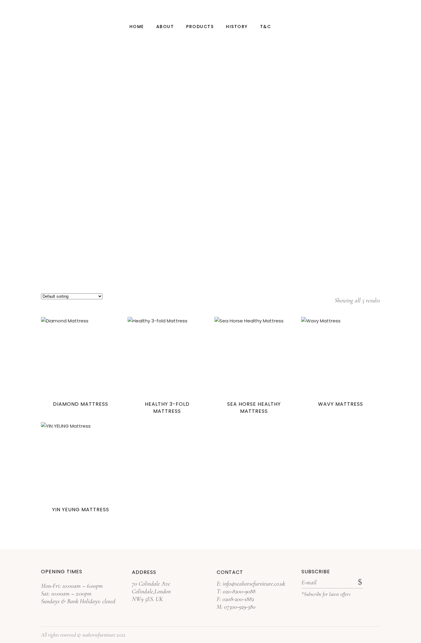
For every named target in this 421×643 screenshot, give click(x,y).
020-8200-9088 (239, 591)
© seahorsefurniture (96, 634)
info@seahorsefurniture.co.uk (254, 583)
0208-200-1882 (238, 599)
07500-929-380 (239, 607)
